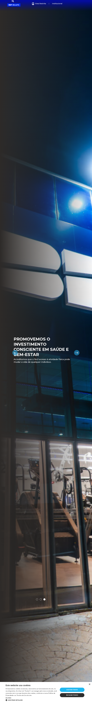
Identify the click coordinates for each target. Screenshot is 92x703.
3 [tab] (44, 599)
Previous (15, 353)
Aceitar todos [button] (72, 690)
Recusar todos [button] (72, 695)
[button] (31, 700)
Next (77, 353)
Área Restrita (40, 4)
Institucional (57, 4)
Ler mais (8, 698)
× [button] (89, 684)
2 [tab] (41, 599)
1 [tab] (37, 599)
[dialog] (46, 692)
